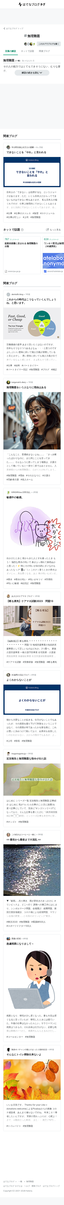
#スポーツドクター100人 (19, 925)
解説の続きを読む (30, 72)
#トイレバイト (14, 1126)
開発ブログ (36, 1186)
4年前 (33, 675)
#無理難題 (35, 217)
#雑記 (54, 369)
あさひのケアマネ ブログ (21, 596)
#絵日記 (25, 583)
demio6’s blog (17, 294)
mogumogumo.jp (18, 753)
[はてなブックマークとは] (22, 229)
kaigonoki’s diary (18, 382)
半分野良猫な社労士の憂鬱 (22, 147)
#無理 (35, 213)
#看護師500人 (38, 921)
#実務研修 (28, 662)
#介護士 (46, 475)
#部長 (17, 740)
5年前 (30, 753)
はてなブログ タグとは (12, 1186)
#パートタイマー (30, 365)
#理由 (21, 475)
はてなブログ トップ (14, 28)
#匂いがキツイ (35, 579)
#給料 (17, 365)
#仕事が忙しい (14, 217)
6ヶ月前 (39, 147)
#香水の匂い (20, 579)
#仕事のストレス (22, 213)
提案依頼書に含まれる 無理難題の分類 (21, 245)
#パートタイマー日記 (17, 369)
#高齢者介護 (13, 479)
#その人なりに (33, 475)
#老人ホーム (27, 479)
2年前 (35, 492)
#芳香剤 (49, 579)
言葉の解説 (10, 51)
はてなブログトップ (51, 1186)
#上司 (26, 217)
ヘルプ (27, 1186)
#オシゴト (12, 821)
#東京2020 (12, 921)
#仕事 (9, 213)
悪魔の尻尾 (16, 938)
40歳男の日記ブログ (20, 675)
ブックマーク (12, 239)
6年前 (25, 938)
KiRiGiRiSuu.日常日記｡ (21, 492)
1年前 (27, 294)
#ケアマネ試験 (14, 662)
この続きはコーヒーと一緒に (23, 834)
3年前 (37, 596)
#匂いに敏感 (13, 583)
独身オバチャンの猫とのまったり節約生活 (29, 1049)
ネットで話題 (27, 51)
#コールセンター (15, 1036)
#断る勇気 (52, 662)
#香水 (9, 579)
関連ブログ (44, 51)
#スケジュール (47, 213)
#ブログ (45, 369)
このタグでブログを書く (49, 44)
